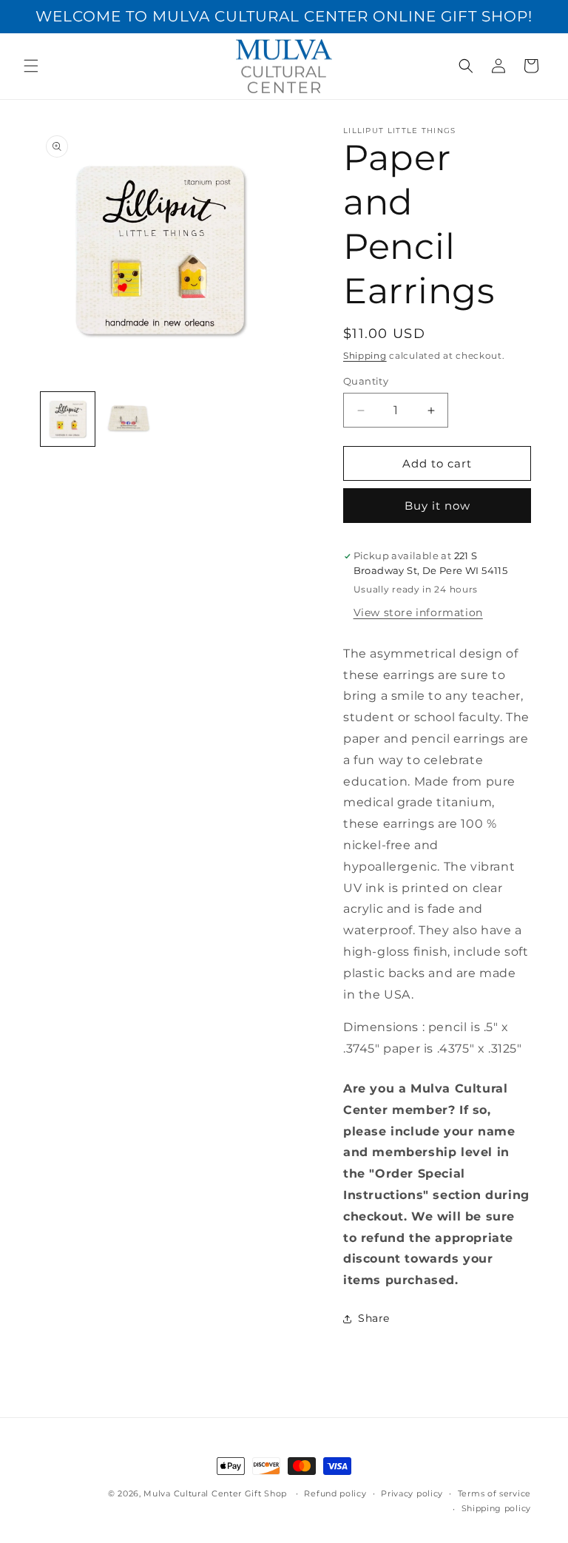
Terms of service (494, 1493)
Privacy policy (412, 1493)
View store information (418, 612)
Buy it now (437, 506)
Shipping (365, 355)
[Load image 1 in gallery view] (68, 419)
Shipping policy (497, 1508)
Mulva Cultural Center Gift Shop (215, 1493)
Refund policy (335, 1493)
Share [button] (374, 1318)
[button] (31, 66)
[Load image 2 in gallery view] (129, 419)
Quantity (365, 381)
